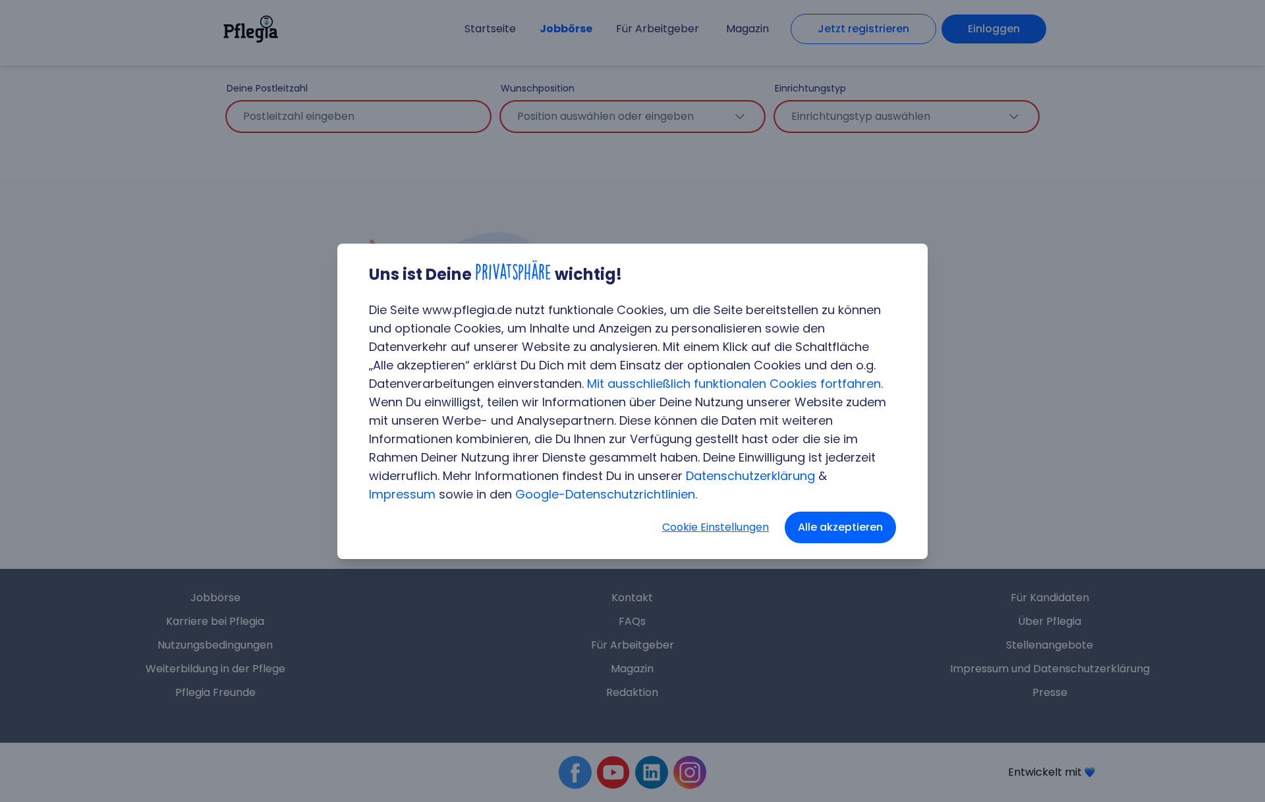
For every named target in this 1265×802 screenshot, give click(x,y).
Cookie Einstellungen (715, 527)
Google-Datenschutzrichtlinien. (606, 494)
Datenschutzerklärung (750, 476)
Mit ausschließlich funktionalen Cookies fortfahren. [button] (735, 383)
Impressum (402, 494)
